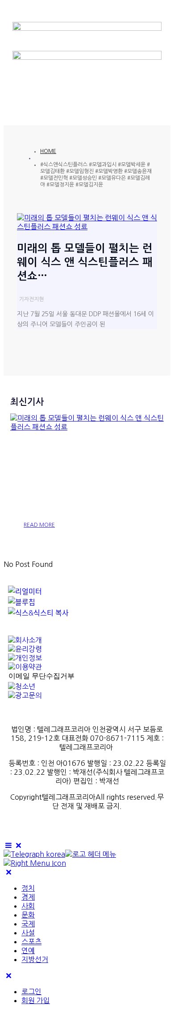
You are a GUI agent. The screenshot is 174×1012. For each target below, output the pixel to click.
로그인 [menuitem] (31, 991)
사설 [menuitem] (28, 932)
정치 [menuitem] (28, 888)
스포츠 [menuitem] (31, 941)
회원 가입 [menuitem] (35, 1000)
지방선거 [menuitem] (34, 959)
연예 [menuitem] (28, 950)
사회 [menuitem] (28, 905)
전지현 (36, 299)
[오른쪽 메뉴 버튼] (35, 863)
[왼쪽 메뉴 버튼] (14, 845)
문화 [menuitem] (28, 914)
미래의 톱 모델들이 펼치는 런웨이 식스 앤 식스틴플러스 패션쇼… (85, 262)
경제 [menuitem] (28, 896)
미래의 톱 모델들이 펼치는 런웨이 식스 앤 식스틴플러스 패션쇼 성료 (86, 478)
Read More (39, 525)
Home (48, 151)
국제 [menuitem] (28, 923)
